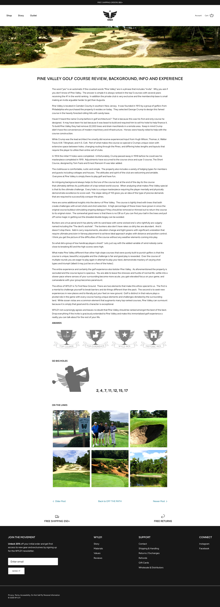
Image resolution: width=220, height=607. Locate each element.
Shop (9, 15)
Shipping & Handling (149, 548)
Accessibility (25, 595)
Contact (143, 543)
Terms (17, 595)
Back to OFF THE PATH (110, 501)
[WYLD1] (110, 15)
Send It (16, 571)
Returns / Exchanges (149, 553)
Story (21, 15)
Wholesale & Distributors (151, 567)
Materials (98, 548)
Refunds (143, 558)
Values (97, 553)
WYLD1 (17, 598)
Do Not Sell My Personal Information (45, 595)
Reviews (98, 558)
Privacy (11, 595)
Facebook (204, 548)
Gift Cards (144, 562)
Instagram (204, 543)
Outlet (33, 15)
